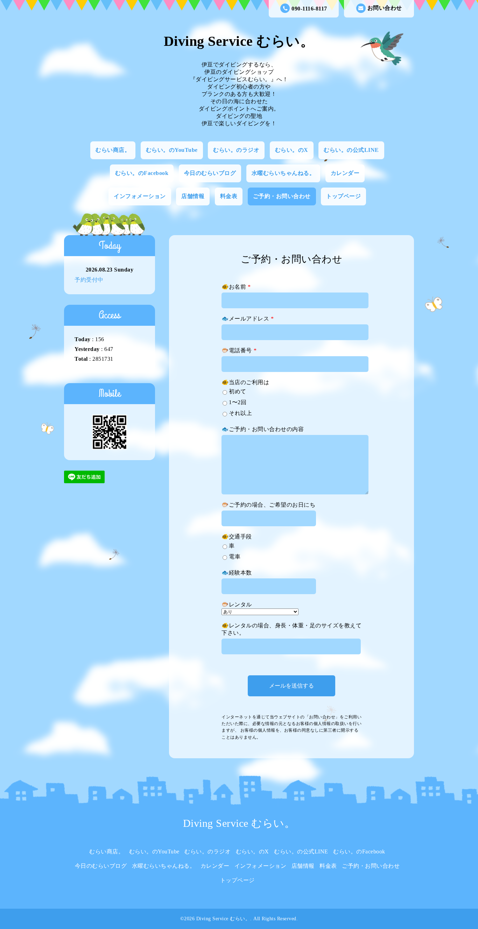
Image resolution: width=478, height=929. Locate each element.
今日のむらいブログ (210, 173)
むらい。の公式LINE (351, 150)
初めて (237, 391)
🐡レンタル (237, 604)
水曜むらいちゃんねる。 (283, 173)
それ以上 (240, 413)
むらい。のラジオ (236, 150)
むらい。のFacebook (142, 173)
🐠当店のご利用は (245, 382)
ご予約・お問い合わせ (282, 196)
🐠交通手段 (237, 537)
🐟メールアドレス (248, 319)
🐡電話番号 (239, 350)
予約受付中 (89, 280)
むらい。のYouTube (172, 150)
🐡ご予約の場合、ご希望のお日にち (268, 505)
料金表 (229, 196)
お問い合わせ (384, 8)
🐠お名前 (236, 287)
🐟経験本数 (237, 573)
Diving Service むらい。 (239, 41)
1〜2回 (237, 402)
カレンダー (345, 173)
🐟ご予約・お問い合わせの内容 (263, 429)
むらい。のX (291, 150)
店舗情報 (192, 196)
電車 (234, 556)
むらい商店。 (113, 150)
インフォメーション (140, 196)
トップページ (343, 196)
